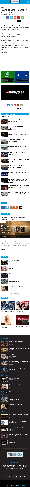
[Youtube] (24, 476)
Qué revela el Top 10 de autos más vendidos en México (13, 218)
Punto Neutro (3, 222)
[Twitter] (20, 476)
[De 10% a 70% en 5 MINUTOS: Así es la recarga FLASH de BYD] (4, 167)
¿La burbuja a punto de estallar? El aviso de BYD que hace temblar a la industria (17, 180)
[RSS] (13, 476)
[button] (28, 2)
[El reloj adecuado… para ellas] (8, 305)
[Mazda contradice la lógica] (22, 320)
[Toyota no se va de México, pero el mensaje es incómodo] (4, 121)
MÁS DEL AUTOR (5, 116)
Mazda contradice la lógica (21, 326)
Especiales (3, 309)
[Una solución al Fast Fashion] (4, 288)
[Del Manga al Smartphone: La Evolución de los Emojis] (4, 429)
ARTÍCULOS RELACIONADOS (8, 114)
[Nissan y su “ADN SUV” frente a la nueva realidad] (4, 174)
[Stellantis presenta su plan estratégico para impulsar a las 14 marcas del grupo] (4, 161)
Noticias (2, 7)
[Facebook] (5, 476)
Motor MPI (11, 273)
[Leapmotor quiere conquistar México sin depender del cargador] (4, 147)
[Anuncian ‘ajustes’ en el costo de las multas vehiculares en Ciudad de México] (4, 281)
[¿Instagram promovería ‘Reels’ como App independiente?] (4, 436)
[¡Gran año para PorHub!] (4, 262)
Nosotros (19, 481)
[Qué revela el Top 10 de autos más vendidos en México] (15, 229)
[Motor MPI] (4, 275)
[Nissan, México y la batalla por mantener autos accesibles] (4, 356)
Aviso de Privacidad (12, 481)
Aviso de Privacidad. (21, 485)
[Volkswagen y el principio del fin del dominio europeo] (4, 141)
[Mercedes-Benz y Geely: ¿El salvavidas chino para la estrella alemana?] (4, 194)
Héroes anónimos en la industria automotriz (21, 312)
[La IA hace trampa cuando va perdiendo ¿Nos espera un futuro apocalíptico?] (4, 442)
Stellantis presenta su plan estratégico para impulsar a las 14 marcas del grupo (18, 161)
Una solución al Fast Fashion (15, 286)
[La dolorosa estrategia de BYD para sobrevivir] (4, 154)
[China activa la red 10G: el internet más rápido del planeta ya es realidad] (4, 422)
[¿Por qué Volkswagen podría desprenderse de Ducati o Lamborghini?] (4, 128)
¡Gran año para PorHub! (14, 260)
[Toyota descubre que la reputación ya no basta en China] (4, 369)
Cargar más (14, 293)
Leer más (3, 249)
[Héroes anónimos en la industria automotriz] (22, 305)
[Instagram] (9, 476)
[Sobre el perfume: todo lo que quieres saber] (8, 320)
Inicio (2, 5)
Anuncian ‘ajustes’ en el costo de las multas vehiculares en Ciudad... (18, 280)
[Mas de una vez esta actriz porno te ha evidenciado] (4, 268)
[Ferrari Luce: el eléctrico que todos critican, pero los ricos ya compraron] (4, 134)
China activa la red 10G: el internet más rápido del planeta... (17, 421)
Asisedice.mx (4, 14)
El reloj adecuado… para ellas (7, 311)
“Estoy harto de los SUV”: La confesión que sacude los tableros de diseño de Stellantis (18, 187)
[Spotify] (16, 476)
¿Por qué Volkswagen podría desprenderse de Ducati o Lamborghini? (16, 128)
